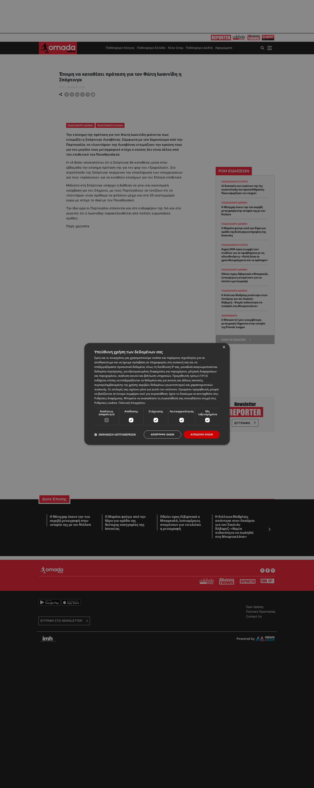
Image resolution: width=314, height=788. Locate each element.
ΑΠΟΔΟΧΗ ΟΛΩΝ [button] (202, 434)
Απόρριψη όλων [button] (162, 434)
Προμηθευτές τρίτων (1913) (190, 376)
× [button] (223, 347)
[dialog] (157, 394)
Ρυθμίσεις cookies (105, 403)
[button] (115, 434)
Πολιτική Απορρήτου (131, 403)
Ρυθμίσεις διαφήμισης (108, 398)
